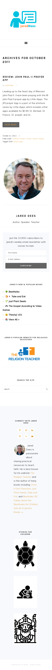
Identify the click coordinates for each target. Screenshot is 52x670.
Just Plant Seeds (17, 301)
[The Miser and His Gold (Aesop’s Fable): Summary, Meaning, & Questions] (25, 605)
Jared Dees (26, 19)
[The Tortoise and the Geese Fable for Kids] (25, 568)
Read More (11, 125)
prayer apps (18, 142)
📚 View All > (12, 319)
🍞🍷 (8, 296)
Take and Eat (18, 296)
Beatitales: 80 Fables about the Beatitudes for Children (26, 500)
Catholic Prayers (19, 139)
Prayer (29, 139)
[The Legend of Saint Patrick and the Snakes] (25, 642)
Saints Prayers (38, 139)
